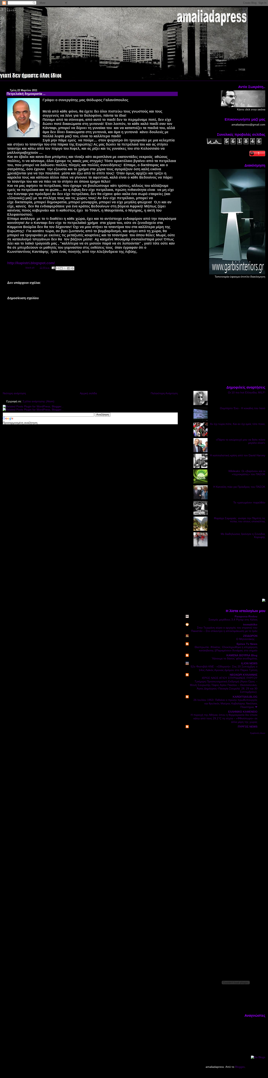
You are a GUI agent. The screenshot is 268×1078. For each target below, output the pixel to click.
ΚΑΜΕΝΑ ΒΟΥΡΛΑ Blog (241, 655)
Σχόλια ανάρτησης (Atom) (38, 401)
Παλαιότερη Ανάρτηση (164, 393)
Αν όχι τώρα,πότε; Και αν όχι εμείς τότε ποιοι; (237, 423)
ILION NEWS (249, 663)
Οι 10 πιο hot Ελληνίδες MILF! (246, 392)
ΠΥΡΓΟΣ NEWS (247, 726)
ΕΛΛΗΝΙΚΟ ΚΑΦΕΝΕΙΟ (242, 711)
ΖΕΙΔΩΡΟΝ (250, 635)
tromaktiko (250, 624)
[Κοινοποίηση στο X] (65, 268)
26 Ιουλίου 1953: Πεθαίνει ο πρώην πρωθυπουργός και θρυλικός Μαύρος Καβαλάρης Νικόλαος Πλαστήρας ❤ (225, 703)
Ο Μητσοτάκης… (246, 639)
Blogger (239, 1066)
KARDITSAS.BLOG (245, 696)
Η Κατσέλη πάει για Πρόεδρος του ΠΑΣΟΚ (239, 486)
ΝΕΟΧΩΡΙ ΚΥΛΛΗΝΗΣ (243, 674)
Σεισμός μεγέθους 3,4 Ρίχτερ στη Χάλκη (233, 619)
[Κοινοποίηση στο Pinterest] (72, 268)
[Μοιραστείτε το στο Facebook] (69, 268)
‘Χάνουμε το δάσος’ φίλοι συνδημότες (234, 658)
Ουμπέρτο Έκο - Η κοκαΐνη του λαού (242, 408)
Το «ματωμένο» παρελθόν (249, 502)
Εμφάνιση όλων (257, 733)
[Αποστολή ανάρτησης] (53, 268)
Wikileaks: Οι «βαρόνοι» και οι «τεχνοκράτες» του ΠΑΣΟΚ (246, 472)
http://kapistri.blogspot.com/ (31, 263)
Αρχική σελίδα (88, 393)
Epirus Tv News (247, 643)
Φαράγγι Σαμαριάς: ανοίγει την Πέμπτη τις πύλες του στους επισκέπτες (239, 520)
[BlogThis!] (61, 268)
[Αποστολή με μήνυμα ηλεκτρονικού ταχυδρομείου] (57, 268)
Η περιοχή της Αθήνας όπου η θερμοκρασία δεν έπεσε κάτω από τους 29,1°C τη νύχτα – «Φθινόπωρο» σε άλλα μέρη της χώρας (224, 718)
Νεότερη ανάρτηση (14, 393)
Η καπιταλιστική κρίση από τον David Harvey (237, 455)
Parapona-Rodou (246, 616)
